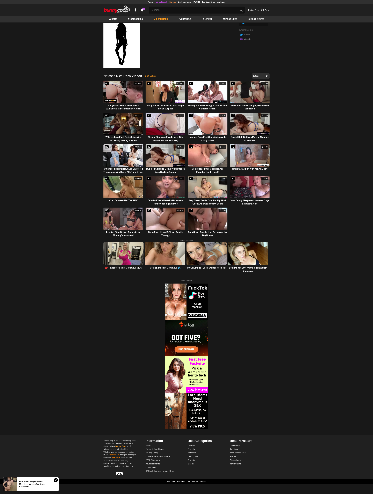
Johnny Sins (235, 464)
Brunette (192, 460)
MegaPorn (171, 481)
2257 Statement (153, 460)
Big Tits (191, 464)
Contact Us (151, 467)
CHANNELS (186, 19)
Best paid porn (184, 2)
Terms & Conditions (154, 449)
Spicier (172, 2)
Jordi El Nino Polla (238, 452)
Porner (151, 2)
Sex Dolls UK (193, 481)
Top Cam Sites (208, 2)
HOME (114, 19)
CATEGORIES (136, 19)
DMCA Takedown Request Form (160, 471)
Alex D (233, 456)
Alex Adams (235, 460)
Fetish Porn (253, 10)
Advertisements (153, 464)
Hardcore (192, 452)
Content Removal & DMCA (158, 456)
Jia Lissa (234, 449)
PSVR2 (196, 2)
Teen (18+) (193, 456)
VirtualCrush (161, 2)
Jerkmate (221, 2)
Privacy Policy (152, 452)
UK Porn (265, 10)
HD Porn (192, 445)
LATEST (208, 19)
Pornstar (192, 449)
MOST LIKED (231, 19)
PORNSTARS (162, 19)
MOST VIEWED (257, 19)
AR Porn (202, 481)
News (148, 445)
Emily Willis (235, 445)
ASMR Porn (181, 481)
